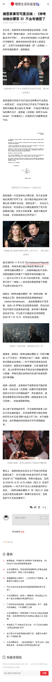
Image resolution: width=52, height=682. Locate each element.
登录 (22, 531)
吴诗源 (5, 22)
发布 (44, 518)
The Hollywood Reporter (37, 262)
